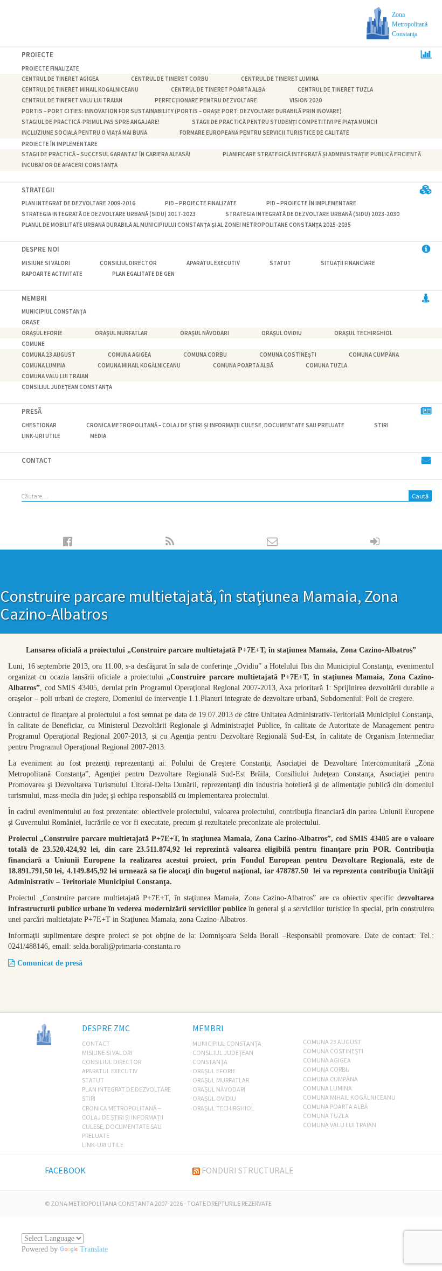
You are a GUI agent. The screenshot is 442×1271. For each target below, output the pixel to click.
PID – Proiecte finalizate (201, 203)
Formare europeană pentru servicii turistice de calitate (264, 133)
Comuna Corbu (205, 354)
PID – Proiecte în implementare (311, 203)
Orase (31, 322)
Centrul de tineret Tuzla (335, 90)
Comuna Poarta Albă (335, 1106)
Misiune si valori (46, 263)
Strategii (38, 190)
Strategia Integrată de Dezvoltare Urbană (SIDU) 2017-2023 (109, 214)
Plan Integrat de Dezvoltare (126, 1089)
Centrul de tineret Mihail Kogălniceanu (80, 90)
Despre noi (40, 249)
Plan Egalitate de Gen (143, 273)
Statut (280, 263)
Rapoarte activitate (52, 273)
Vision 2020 (305, 101)
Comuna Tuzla (326, 365)
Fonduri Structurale (248, 1170)
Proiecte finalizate (50, 68)
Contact (37, 460)
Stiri (381, 425)
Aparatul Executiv (213, 263)
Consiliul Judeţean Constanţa (67, 387)
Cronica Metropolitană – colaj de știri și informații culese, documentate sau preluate (215, 425)
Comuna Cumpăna (374, 354)
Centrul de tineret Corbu (170, 79)
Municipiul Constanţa (54, 311)
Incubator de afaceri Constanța (70, 165)
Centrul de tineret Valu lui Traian (72, 101)
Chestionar (39, 425)
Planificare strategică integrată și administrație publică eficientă (322, 154)
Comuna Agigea (129, 354)
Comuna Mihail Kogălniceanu (139, 365)
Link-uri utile (41, 436)
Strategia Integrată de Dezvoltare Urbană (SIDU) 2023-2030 (312, 214)
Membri (34, 298)
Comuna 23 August (48, 354)
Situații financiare (348, 263)
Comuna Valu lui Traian (55, 376)
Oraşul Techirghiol (363, 333)
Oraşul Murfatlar (121, 333)
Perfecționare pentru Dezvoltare (206, 101)
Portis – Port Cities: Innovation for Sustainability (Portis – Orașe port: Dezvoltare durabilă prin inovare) (182, 111)
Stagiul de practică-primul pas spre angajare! (91, 122)
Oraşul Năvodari (204, 333)
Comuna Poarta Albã (243, 365)
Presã (32, 411)
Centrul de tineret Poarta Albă (218, 90)
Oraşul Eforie (42, 333)
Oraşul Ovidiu (281, 333)
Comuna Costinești (287, 354)
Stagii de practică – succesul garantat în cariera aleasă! (106, 154)
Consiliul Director (128, 263)
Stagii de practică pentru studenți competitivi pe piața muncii (284, 122)
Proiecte (37, 54)
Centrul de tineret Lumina (280, 79)
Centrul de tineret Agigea (60, 79)
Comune (33, 344)
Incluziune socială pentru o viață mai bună (84, 133)
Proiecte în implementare (60, 144)
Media (98, 436)
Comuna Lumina (43, 365)
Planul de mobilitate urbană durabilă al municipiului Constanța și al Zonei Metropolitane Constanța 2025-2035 (186, 224)
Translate (94, 1249)
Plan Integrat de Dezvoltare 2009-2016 (78, 203)
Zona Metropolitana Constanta (102, 1203)
